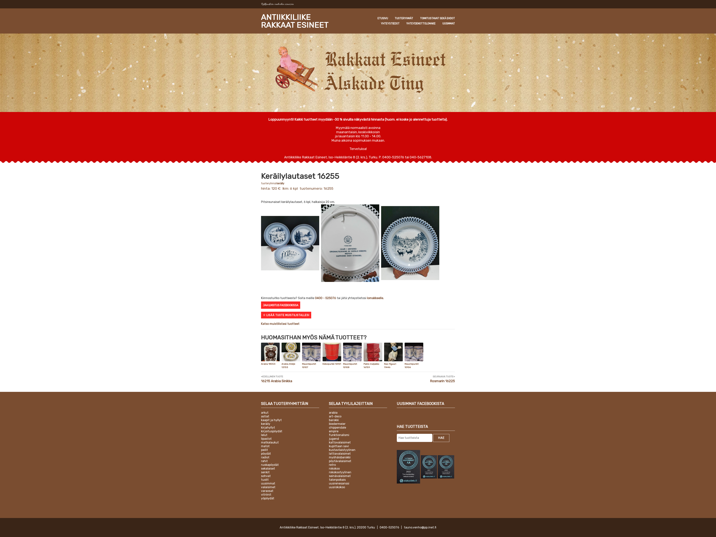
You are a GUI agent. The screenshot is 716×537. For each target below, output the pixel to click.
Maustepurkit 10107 (309, 366)
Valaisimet (268, 487)
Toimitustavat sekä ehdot (437, 18)
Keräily (280, 183)
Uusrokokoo (337, 487)
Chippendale (337, 427)
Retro (332, 465)
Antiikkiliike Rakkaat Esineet (295, 21)
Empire (333, 431)
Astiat (265, 416)
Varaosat (267, 491)
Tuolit (265, 479)
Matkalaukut (270, 442)
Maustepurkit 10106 (412, 366)
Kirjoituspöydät (271, 431)
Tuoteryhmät (404, 18)
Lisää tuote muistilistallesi (287, 315)
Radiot (265, 457)
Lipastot (266, 438)
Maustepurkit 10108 (350, 366)
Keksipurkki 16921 (332, 364)
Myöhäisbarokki (340, 457)
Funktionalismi (339, 435)
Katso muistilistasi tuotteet (280, 324)
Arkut (264, 412)
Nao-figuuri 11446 (390, 366)
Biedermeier (337, 424)
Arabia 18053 (268, 364)
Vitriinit (266, 494)
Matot (265, 446)
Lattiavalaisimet (340, 453)
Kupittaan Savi (339, 446)
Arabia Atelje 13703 (288, 366)
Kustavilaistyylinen (342, 450)
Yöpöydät (267, 498)
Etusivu (383, 18)
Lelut (264, 435)
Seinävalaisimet (340, 476)
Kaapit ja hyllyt (271, 420)
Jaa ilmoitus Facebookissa (280, 305)
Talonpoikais (337, 479)
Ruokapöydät (270, 465)
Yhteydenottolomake (421, 23)
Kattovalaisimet (340, 442)
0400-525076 (389, 527)
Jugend (334, 438)
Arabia (333, 412)
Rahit (264, 461)
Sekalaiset (268, 468)
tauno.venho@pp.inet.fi (420, 527)
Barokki (334, 420)
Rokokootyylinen (340, 472)
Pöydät (266, 453)
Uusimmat (448, 23)
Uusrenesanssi (339, 483)
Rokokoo (334, 468)
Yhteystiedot (390, 23)
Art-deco (335, 416)
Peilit (264, 450)
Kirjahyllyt (268, 427)
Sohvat (266, 476)
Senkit (265, 472)
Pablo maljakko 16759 (371, 366)
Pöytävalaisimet (340, 461)
